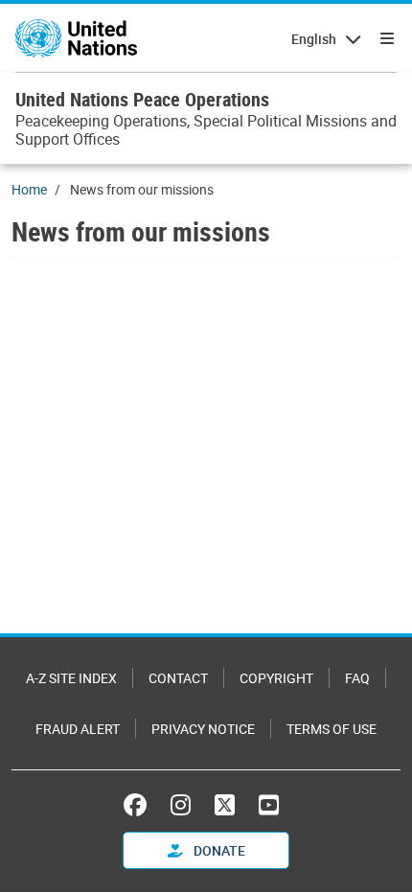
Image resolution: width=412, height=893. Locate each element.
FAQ (357, 678)
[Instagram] (180, 804)
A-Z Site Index (71, 678)
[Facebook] (140, 804)
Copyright (276, 678)
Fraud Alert (77, 729)
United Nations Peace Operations (142, 99)
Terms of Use (331, 729)
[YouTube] (268, 804)
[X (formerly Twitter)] (224, 804)
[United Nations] (76, 38)
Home (29, 189)
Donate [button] (218, 850)
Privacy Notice (203, 729)
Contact (178, 678)
